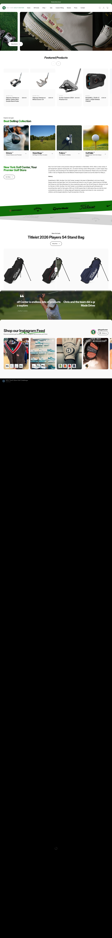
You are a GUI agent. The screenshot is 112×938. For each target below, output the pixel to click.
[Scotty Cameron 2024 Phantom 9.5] (69, 81)
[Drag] (56, 270)
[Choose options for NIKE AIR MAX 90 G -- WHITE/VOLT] (38, 366)
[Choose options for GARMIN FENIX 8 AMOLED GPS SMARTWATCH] (87, 366)
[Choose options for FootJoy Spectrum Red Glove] (69, 366)
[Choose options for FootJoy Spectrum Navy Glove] (74, 366)
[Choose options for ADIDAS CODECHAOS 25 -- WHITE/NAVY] (16, 366)
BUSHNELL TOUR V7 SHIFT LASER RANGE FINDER (93, 99)
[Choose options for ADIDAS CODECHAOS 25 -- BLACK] (7, 366)
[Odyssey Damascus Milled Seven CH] (42, 81)
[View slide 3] (58, 315)
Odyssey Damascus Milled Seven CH (39, 98)
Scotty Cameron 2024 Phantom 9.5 (66, 98)
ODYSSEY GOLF (9, 95)
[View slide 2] (56, 315)
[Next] (58, 63)
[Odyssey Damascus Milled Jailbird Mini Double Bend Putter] (16, 81)
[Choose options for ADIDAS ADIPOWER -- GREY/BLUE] (12, 366)
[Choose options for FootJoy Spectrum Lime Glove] (60, 366)
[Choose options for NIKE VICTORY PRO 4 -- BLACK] (43, 366)
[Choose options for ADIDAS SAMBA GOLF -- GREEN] (21, 366)
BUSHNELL (88, 95)
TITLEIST (61, 95)
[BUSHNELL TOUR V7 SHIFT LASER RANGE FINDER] (95, 81)
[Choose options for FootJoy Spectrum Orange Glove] (65, 366)
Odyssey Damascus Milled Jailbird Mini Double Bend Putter (12, 99)
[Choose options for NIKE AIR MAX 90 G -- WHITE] (34, 366)
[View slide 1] (54, 315)
